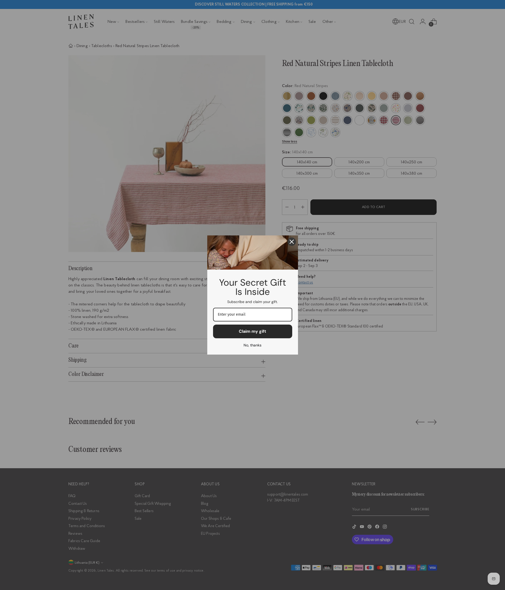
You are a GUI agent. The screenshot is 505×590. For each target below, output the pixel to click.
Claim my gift (252, 331)
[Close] (291, 241)
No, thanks (252, 345)
